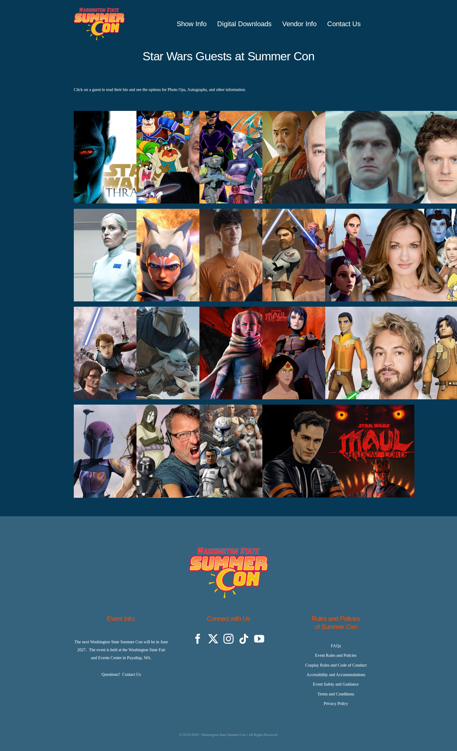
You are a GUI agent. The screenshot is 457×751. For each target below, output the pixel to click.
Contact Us (131, 674)
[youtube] (259, 639)
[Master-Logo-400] (99, 9)
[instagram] (228, 639)
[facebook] (198, 639)
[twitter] (213, 639)
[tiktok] (244, 639)
